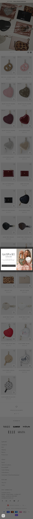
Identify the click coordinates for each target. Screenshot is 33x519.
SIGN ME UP (8, 265)
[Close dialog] (31, 249)
